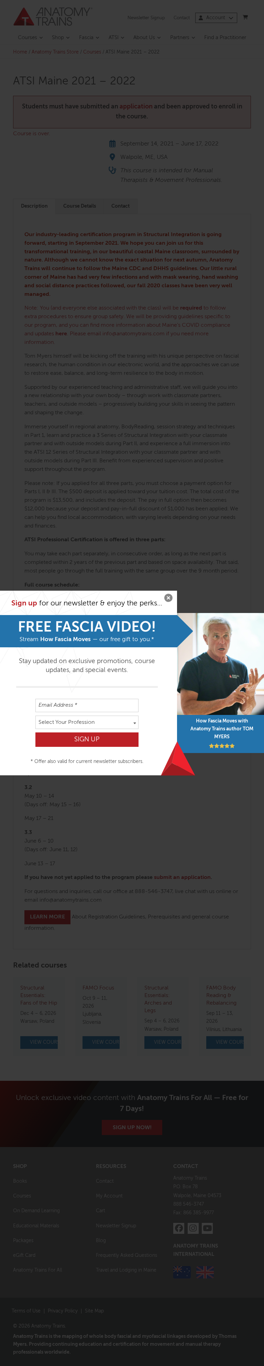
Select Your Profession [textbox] (66, 722)
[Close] (168, 599)
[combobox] (87, 722)
